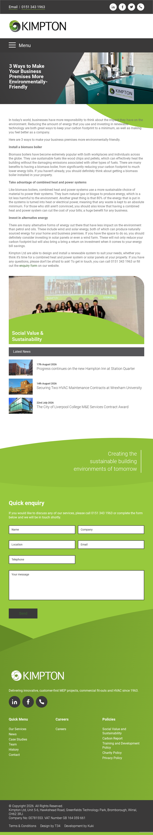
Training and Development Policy (120, 745)
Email (13, 7)
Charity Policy (112, 753)
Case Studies (18, 739)
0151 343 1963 (33, 7)
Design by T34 (50, 826)
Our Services (17, 729)
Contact (14, 755)
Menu (25, 45)
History (14, 749)
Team (13, 744)
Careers (61, 729)
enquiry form (28, 266)
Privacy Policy (112, 758)
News (13, 734)
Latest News (21, 351)
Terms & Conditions (22, 826)
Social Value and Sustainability (114, 731)
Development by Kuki (79, 826)
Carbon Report (112, 738)
